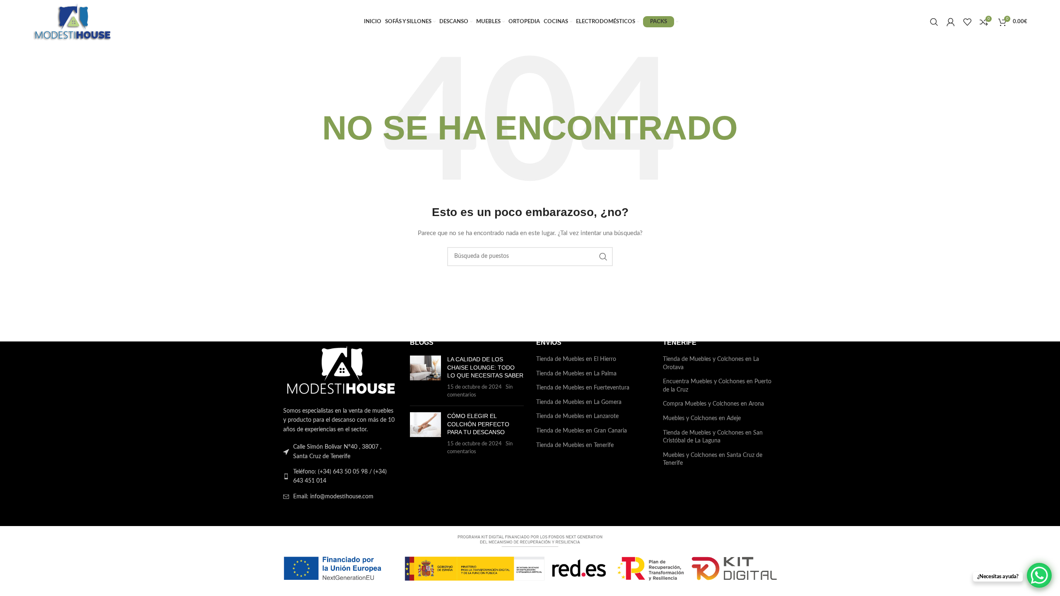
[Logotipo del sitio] (72, 21)
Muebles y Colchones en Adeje (702, 418)
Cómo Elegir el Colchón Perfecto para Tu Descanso (478, 424)
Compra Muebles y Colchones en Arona (713, 404)
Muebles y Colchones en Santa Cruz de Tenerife (712, 459)
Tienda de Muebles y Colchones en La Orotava (711, 363)
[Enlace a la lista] (340, 476)
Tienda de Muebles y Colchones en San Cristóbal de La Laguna (713, 437)
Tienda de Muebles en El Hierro (576, 359)
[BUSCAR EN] (603, 256)
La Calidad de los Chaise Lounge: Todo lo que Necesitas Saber (485, 367)
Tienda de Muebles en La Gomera (579, 402)
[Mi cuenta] (950, 22)
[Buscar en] (934, 22)
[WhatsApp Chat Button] (1039, 575)
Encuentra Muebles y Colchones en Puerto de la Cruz (717, 386)
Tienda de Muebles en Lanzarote (577, 416)
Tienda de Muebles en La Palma (576, 374)
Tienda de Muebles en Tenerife (575, 445)
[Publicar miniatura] (425, 377)
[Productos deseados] (967, 22)
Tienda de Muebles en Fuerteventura (582, 388)
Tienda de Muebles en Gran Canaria (581, 431)
